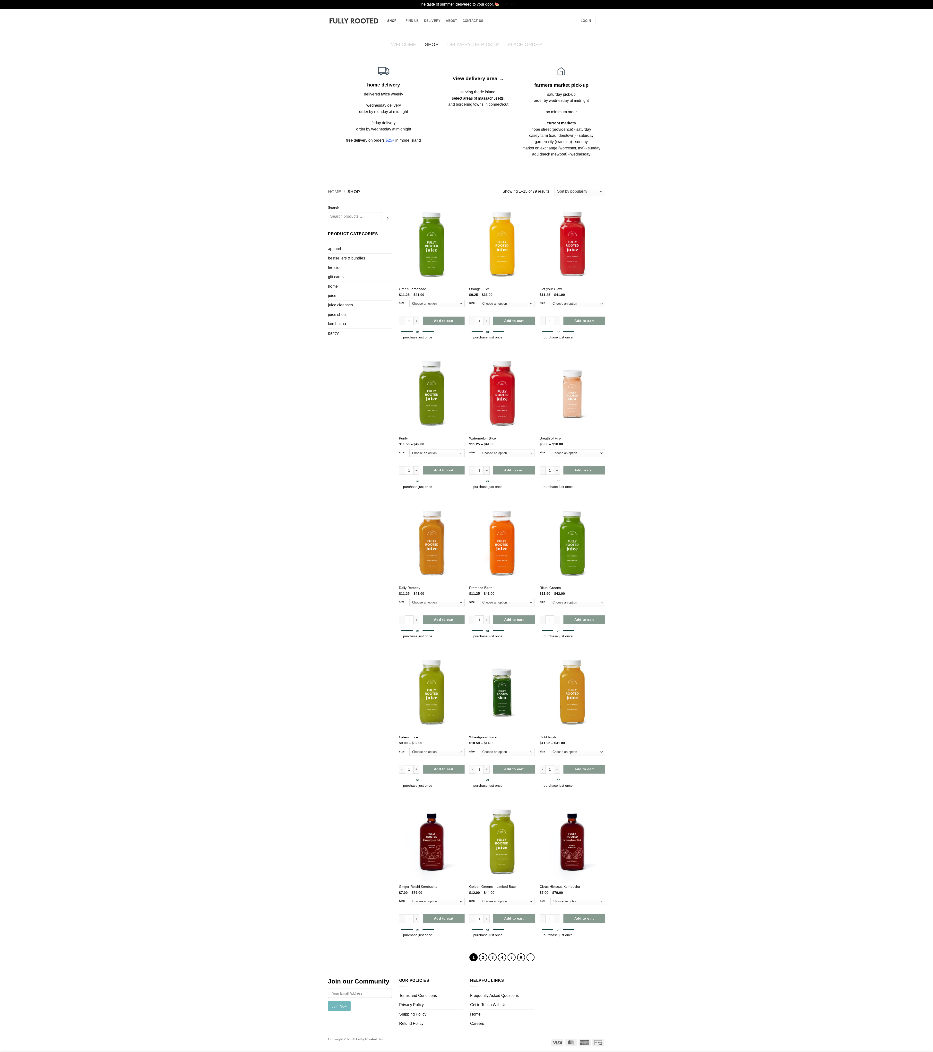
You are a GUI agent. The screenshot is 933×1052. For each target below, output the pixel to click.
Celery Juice (408, 737)
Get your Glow (551, 289)
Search (333, 207)
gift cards (336, 277)
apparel (334, 249)
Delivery (432, 21)
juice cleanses (340, 305)
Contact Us (473, 21)
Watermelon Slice (482, 438)
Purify (403, 438)
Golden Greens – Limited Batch (493, 886)
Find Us (412, 21)
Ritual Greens (550, 588)
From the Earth (480, 588)
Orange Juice (479, 289)
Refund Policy (411, 1023)
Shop (392, 21)
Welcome (403, 44)
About (451, 21)
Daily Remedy (409, 588)
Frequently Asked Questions (494, 995)
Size (402, 900)
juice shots (337, 314)
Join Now (339, 1006)
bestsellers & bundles (346, 258)
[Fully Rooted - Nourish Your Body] (354, 21)
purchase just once (417, 337)
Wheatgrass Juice (483, 737)
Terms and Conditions (418, 995)
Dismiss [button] (507, 4)
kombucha (337, 324)
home (333, 286)
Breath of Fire (550, 438)
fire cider (335, 268)
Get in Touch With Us (488, 1005)
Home (334, 191)
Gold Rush (548, 737)
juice (332, 295)
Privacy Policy (411, 1005)
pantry (333, 333)
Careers (477, 1023)
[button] (602, 21)
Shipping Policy (412, 1014)
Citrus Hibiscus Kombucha (560, 886)
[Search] (387, 218)
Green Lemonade (412, 289)
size (402, 303)
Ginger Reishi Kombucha (418, 886)
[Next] (531, 957)
